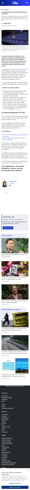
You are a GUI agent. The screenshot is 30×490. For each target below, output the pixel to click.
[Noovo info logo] (15, 3)
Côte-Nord (4, 454)
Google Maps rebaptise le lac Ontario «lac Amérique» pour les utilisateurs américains (13, 375)
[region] (15, 479)
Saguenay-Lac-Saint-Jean (8, 464)
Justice (3, 421)
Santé (3, 425)
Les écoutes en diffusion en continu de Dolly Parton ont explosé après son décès (14, 278)
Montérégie (4, 457)
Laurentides (4, 455)
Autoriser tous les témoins (15, 487)
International (5, 419)
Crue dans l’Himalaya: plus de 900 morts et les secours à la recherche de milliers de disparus (14, 352)
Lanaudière (4, 448)
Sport (3, 430)
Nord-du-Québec (6, 452)
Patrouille (4, 423)
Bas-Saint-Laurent (6, 439)
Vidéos (3, 401)
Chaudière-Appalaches (7, 443)
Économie (4, 416)
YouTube (4, 404)
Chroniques (4, 399)
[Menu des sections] (2, 2)
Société (3, 428)
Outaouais (4, 459)
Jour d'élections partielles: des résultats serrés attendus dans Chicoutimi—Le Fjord (14, 329)
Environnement (5, 417)
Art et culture (5, 9)
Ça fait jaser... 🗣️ (8, 217)
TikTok (3, 406)
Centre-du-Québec (6, 441)
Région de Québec (6, 461)
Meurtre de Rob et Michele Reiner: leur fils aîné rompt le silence (14, 255)
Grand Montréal (5, 447)
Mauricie (4, 450)
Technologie (4, 432)
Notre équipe (5, 395)
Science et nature (6, 426)
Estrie (3, 445)
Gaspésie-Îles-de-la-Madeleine (9, 462)
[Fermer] (28, 470)
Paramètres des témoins (7, 408)
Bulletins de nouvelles (7, 397)
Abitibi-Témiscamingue (7, 438)
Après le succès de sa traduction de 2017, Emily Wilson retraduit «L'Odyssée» (14, 301)
